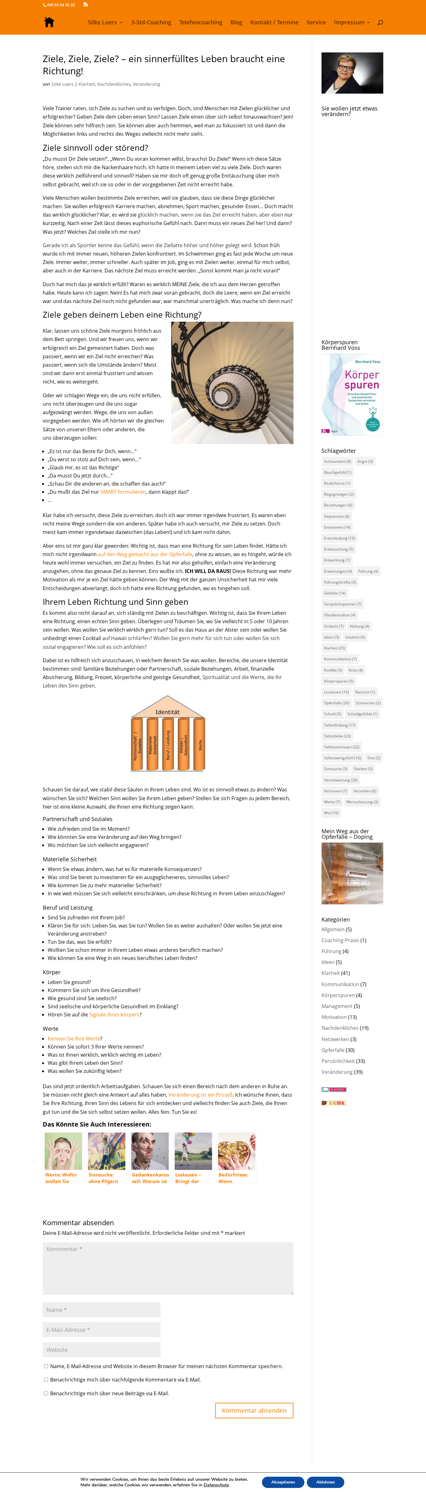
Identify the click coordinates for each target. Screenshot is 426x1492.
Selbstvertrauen (342, 747)
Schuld (332, 714)
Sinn (373, 758)
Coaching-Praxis (340, 940)
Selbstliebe (337, 736)
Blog (236, 23)
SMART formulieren (123, 491)
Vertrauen (335, 791)
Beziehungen (338, 505)
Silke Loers (102, 23)
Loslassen (336, 692)
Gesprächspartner (342, 604)
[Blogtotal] (334, 1103)
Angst (365, 461)
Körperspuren (339, 681)
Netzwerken (335, 1039)
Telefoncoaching (200, 23)
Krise (356, 670)
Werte (332, 802)
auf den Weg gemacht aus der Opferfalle (145, 554)
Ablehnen (325, 1482)
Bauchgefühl (337, 472)
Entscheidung (339, 538)
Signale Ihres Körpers (114, 1014)
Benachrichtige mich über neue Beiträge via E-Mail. (109, 1393)
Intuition (355, 637)
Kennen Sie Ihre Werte (74, 1038)
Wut (331, 812)
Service (316, 23)
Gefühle (335, 593)
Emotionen (337, 527)
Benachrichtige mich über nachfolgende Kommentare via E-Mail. (125, 1379)
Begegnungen (339, 494)
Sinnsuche (335, 768)
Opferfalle (336, 703)
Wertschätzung (362, 802)
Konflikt (333, 670)
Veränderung (146, 84)
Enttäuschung (338, 549)
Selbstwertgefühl (342, 758)
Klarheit (87, 84)
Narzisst (365, 692)
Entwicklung (337, 560)
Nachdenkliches (114, 84)
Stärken (363, 768)
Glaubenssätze (340, 615)
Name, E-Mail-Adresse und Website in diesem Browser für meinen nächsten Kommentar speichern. (166, 1366)
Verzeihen (364, 791)
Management (337, 1006)
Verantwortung (341, 780)
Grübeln (334, 626)
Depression (337, 516)
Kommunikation (340, 659)
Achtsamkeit (337, 461)
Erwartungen (338, 571)
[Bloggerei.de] (334, 1090)
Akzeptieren (283, 1482)
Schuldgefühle (362, 714)
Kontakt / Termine (274, 23)
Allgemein (333, 929)
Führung (368, 571)
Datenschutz (216, 1485)
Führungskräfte (340, 582)
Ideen (331, 637)
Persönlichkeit (338, 1061)
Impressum (349, 23)
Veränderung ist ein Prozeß (200, 1094)
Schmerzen (368, 703)
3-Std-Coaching (151, 23)
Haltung (359, 626)
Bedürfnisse (337, 483)
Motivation (334, 1017)
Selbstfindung (340, 725)
